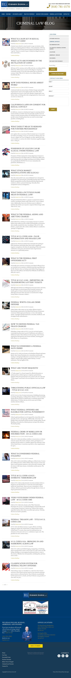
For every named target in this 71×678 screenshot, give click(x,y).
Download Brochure (57, 73)
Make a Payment (35, 646)
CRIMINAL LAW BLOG (55, 41)
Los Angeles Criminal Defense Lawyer (58, 48)
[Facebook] (67, 656)
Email (51, 91)
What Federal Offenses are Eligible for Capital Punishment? (28, 410)
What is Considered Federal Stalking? (25, 454)
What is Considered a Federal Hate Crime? (26, 347)
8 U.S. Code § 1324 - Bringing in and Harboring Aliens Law (27, 542)
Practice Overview (29, 14)
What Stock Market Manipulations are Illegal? (25, 171)
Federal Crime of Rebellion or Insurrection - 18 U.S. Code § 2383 (26, 432)
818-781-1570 (41, 630)
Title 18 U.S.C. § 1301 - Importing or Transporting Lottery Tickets (27, 281)
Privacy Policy (61, 671)
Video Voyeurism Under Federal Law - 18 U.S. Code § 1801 (27, 498)
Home (3, 14)
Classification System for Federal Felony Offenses (24, 564)
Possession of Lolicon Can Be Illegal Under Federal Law (25, 149)
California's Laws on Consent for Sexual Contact (28, 105)
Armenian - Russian (55, 55)
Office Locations (45, 622)
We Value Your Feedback (56, 61)
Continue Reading (15, 55)
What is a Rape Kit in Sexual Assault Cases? (25, 40)
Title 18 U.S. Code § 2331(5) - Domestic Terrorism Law (23, 476)
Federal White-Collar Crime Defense (25, 303)
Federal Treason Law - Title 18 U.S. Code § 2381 (28, 520)
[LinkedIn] (63, 656)
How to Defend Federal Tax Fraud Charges (25, 325)
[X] (59, 656)
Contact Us (66, 14)
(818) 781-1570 (60, 6)
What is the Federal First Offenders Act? (24, 259)
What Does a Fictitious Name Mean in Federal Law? (25, 193)
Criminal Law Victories (56, 14)
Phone (51, 86)
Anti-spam (67, 671)
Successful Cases (17, 14)
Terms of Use (55, 671)
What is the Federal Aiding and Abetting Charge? (27, 215)
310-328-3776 (41, 638)
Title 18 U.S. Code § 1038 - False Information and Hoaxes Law (26, 237)
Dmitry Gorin (18, 43)
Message (51, 96)
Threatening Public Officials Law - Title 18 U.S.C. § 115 (28, 389)
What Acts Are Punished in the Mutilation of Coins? (26, 61)
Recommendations (54, 44)
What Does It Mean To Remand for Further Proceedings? (26, 127)
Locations (52, 52)
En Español (53, 58)
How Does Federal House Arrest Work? (27, 83)
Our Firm (8, 14)
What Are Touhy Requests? (24, 368)
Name (50, 81)
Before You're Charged (42, 14)
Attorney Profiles (55, 38)
